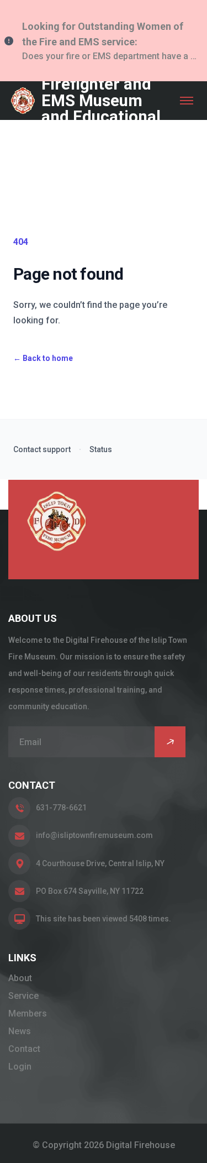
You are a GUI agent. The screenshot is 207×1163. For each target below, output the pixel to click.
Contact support (42, 449)
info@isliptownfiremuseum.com (94, 835)
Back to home (43, 358)
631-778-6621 (61, 807)
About (20, 978)
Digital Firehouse (140, 1145)
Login (19, 1066)
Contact (24, 1049)
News (19, 1031)
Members (27, 1013)
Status (100, 449)
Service (23, 996)
